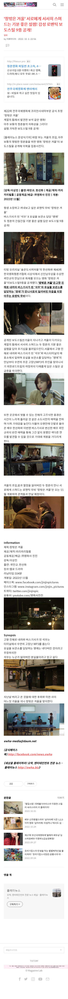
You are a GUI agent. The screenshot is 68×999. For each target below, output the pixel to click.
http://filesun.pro (16, 61)
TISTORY (34, 960)
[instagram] (33, 979)
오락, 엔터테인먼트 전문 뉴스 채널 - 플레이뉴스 (27, 896)
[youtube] (40, 979)
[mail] (47, 979)
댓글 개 (8, 875)
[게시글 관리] (20, 783)
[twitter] (26, 979)
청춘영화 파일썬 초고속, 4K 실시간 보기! (23, 66)
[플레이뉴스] (20, 4)
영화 (6, 35)
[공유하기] (16, 783)
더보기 (61, 797)
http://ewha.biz (28, 767)
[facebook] (20, 979)
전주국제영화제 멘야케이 (22, 89)
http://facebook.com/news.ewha (30, 754)
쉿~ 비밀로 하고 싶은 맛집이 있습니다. (23, 94)
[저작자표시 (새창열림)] (38, 784)
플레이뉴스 (13, 890)
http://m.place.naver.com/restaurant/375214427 (31, 84)
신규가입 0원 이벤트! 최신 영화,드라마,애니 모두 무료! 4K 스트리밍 (24, 72)
